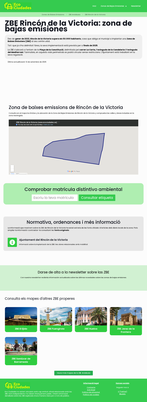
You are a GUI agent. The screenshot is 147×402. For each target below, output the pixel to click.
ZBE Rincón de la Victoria (95, 14)
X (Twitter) (122, 391)
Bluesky (122, 394)
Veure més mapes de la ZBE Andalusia (73, 373)
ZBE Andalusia (74, 14)
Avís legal (91, 390)
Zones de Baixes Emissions (53, 14)
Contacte (91, 387)
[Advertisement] (73, 396)
